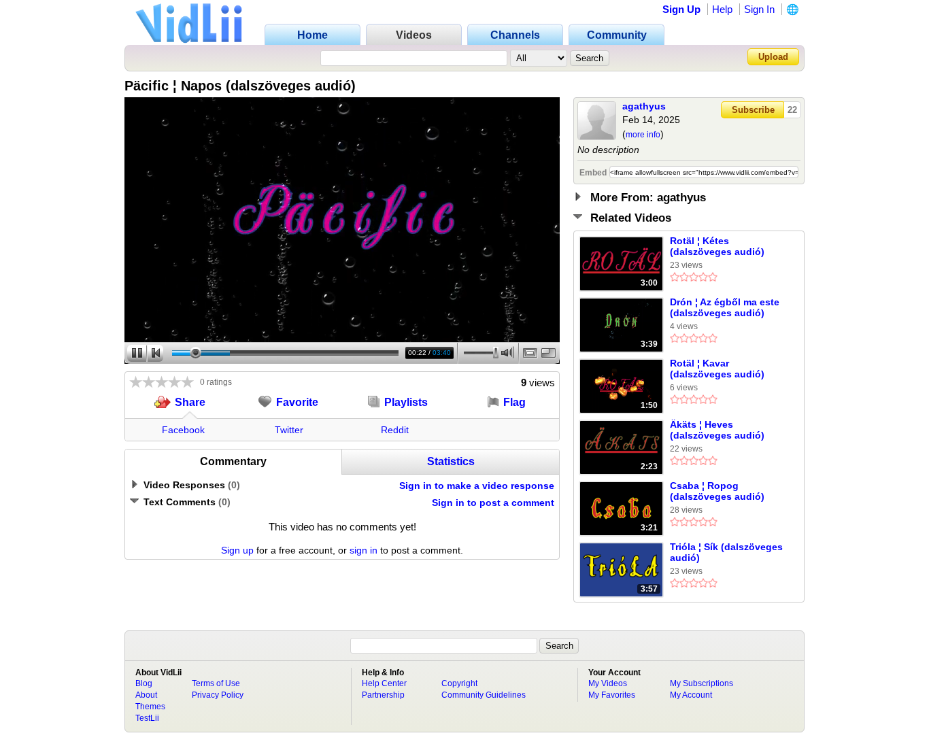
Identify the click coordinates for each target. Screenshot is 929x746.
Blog (143, 683)
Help (722, 9)
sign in (363, 550)
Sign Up (681, 9)
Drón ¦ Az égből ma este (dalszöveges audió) (724, 307)
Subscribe (753, 110)
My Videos (607, 683)
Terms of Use (216, 683)
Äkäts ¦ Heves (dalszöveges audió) (717, 430)
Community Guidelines (483, 695)
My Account (691, 695)
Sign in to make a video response (476, 485)
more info (643, 134)
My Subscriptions (701, 683)
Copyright (459, 683)
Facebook (183, 429)
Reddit (395, 429)
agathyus (644, 106)
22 (792, 110)
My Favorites (611, 695)
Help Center (384, 683)
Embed (593, 172)
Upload (773, 57)
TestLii (147, 718)
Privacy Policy (217, 695)
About (146, 695)
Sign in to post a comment (493, 502)
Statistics (451, 461)
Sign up (237, 550)
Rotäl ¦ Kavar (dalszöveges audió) (717, 368)
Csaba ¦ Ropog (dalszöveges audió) (717, 491)
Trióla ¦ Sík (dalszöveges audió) (726, 552)
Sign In (759, 9)
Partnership (383, 695)
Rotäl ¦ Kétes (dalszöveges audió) (717, 246)
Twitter (289, 429)
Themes (150, 706)
